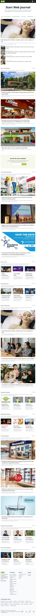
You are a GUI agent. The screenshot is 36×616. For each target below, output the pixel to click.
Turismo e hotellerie (13, 605)
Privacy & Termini (22, 611)
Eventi (20, 578)
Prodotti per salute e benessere (15, 604)
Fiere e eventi (23, 16)
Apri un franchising (13, 574)
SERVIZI (30, 604)
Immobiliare (31, 602)
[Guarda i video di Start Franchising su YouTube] (5, 581)
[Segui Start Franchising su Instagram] (1, 581)
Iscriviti (24, 164)
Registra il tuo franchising (12, 590)
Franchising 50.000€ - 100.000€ (13, 584)
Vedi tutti (33, 68)
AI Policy (27, 611)
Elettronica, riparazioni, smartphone (6, 602)
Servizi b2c (7, 605)
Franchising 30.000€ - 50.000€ (13, 582)
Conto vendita (12, 588)
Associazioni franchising (16, 16)
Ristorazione (26, 604)
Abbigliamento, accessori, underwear (7, 601)
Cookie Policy (30, 611)
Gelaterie (27, 602)
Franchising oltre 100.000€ (12, 586)
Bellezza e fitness (28, 601)
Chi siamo (29, 574)
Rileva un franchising (13, 575)
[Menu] (34, 1)
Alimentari (15, 601)
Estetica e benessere (16, 602)
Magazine (20, 576)
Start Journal (21, 575)
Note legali (34, 611)
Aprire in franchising (7, 16)
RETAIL (22, 604)
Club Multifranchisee (13, 594)
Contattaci (29, 575)
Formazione (23, 602)
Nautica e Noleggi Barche (5, 604)
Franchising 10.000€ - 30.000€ (13, 580)
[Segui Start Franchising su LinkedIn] (4, 581)
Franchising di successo (22, 574)
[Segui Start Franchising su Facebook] (2, 581)
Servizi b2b (2, 605)
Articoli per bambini (21, 601)
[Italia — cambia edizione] (32, 1)
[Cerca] (30, 1)
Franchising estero (30, 16)
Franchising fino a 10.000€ (12, 577)
